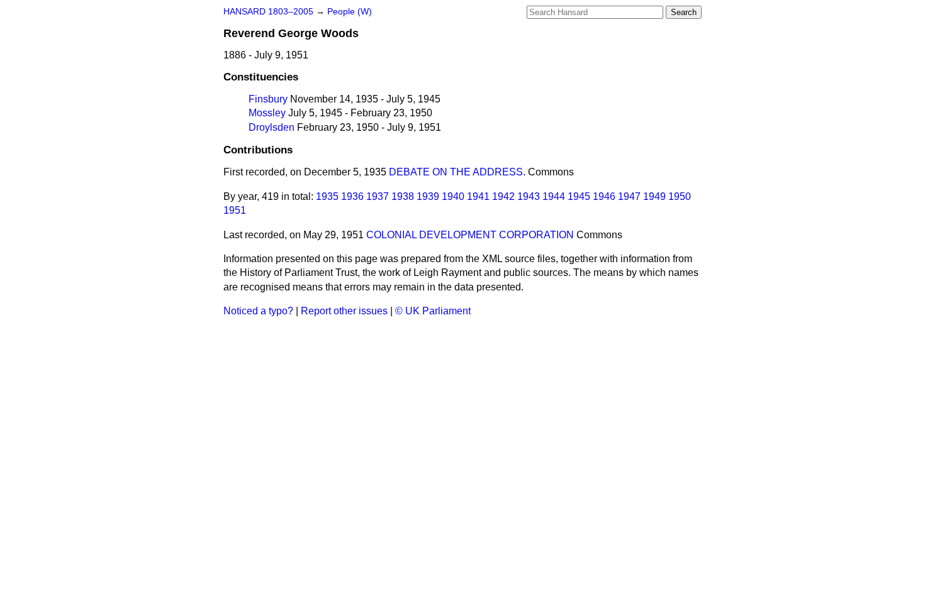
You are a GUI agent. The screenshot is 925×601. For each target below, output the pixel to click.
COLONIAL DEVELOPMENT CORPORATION (470, 234)
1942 (503, 196)
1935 (327, 196)
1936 (352, 196)
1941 (478, 196)
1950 (679, 196)
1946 (604, 196)
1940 (453, 196)
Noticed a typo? (258, 311)
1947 (629, 196)
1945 (579, 196)
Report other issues (344, 311)
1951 (234, 210)
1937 (377, 196)
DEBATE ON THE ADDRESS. (457, 172)
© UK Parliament (433, 311)
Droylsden (271, 127)
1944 (553, 196)
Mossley (267, 113)
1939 (428, 196)
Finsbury (268, 99)
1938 (402, 196)
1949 (654, 196)
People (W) (349, 11)
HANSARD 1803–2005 (268, 11)
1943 (528, 196)
